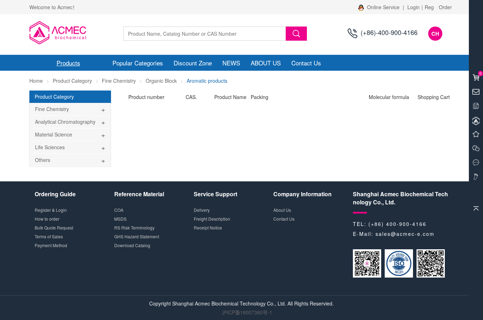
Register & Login (51, 210)
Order (445, 7)
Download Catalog (132, 245)
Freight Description (212, 219)
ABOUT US (266, 62)
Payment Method (51, 245)
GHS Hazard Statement (136, 236)
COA (118, 210)
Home (36, 80)
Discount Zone (193, 62)
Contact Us (306, 62)
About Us (282, 210)
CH (435, 33)
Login (413, 7)
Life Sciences (50, 147)
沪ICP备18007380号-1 (247, 312)
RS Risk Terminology (134, 228)
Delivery (202, 210)
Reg (429, 7)
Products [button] (68, 62)
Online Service (383, 7)
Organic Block (161, 80)
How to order (47, 219)
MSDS (120, 219)
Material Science (53, 134)
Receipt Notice (208, 228)
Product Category (72, 80)
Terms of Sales (49, 236)
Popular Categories (137, 62)
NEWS (231, 62)
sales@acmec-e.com (405, 233)
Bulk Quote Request (54, 228)
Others (42, 159)
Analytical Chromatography (65, 121)
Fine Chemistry (119, 80)
